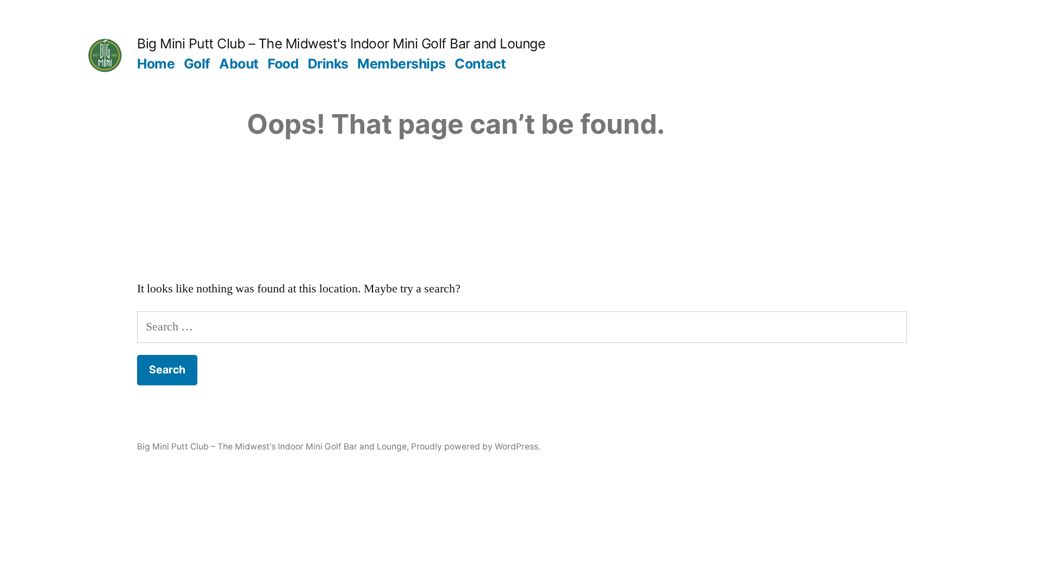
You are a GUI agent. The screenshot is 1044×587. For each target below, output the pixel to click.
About (239, 63)
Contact (480, 63)
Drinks (328, 63)
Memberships (401, 63)
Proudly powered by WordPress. (475, 446)
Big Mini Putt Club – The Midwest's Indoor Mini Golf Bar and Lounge (341, 43)
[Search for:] (522, 326)
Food (283, 63)
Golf (197, 63)
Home (156, 63)
